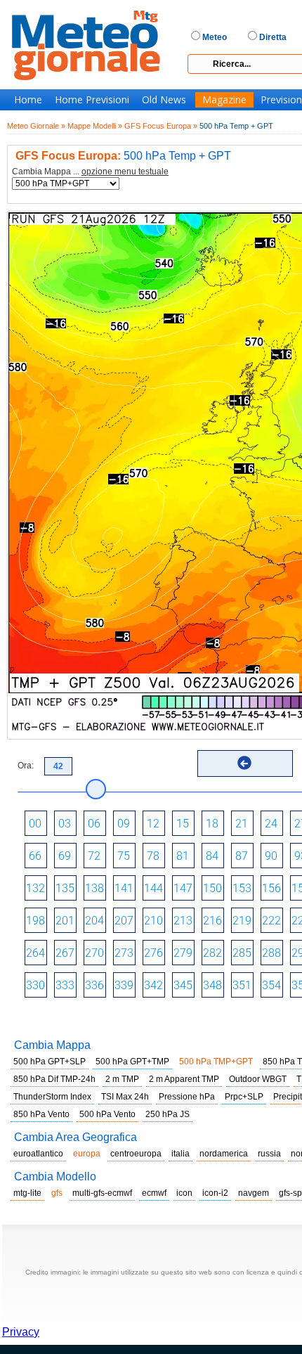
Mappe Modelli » (94, 126)
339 (123, 985)
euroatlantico (38, 1154)
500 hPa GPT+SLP (49, 1061)
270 (94, 953)
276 (153, 953)
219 (241, 920)
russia (269, 1154)
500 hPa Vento (107, 1114)
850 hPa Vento (41, 1114)
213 (182, 920)
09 (123, 823)
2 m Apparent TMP (184, 1079)
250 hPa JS (167, 1114)
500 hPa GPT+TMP (132, 1061)
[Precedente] (244, 763)
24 (271, 823)
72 (94, 856)
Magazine (224, 100)
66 (35, 856)
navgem (253, 1193)
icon (184, 1193)
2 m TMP (122, 1079)
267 (64, 953)
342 (153, 985)
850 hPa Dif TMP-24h (54, 1079)
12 (153, 823)
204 (94, 920)
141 (123, 888)
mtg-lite (27, 1193)
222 (271, 920)
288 (271, 953)
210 (153, 920)
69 (64, 856)
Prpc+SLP (244, 1097)
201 (64, 920)
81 (182, 856)
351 (241, 985)
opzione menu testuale (125, 171)
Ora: (26, 766)
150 (212, 888)
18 (212, 823)
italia (180, 1154)
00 (35, 823)
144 (153, 888)
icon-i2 (215, 1193)
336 (94, 985)
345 (182, 985)
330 (35, 985)
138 (94, 888)
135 (64, 888)
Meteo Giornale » (36, 126)
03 (64, 823)
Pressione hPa (187, 1097)
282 (212, 953)
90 (271, 856)
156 (271, 888)
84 (212, 856)
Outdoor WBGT (258, 1079)
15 (182, 823)
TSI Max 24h (125, 1097)
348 (212, 985)
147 (182, 888)
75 (123, 856)
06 (94, 823)
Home (28, 100)
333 (64, 985)
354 (271, 985)
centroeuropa (136, 1154)
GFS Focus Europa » (160, 126)
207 (123, 920)
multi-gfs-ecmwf (102, 1193)
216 (212, 920)
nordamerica (223, 1154)
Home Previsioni (92, 100)
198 (35, 920)
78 (153, 856)
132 (35, 888)
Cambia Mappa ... (90, 171)
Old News (164, 100)
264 (35, 953)
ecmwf (154, 1193)
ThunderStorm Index (52, 1097)
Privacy (20, 1332)
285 (241, 953)
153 (241, 888)
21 (241, 823)
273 (123, 953)
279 (182, 953)
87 (241, 856)
